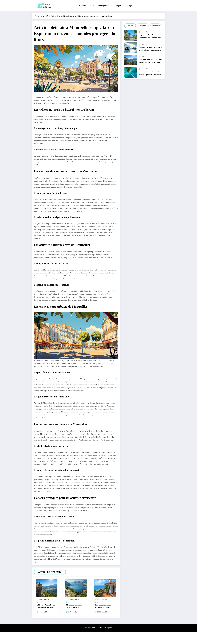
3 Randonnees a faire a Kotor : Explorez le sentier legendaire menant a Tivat (75, 606)
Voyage (129, 5)
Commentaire (155, 26)
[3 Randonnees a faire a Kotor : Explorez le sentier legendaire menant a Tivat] (76, 588)
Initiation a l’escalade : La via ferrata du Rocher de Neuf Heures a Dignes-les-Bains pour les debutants (46, 606)
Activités (82, 5)
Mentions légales (105, 628)
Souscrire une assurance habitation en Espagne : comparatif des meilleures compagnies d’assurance (104, 606)
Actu (92, 5)
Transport (118, 5)
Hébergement (103, 5)
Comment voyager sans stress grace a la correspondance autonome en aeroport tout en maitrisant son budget (150, 49)
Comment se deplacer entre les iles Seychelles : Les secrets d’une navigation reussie (151, 74)
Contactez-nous (89, 628)
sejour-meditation (44, 599)
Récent (130, 26)
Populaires (142, 26)
